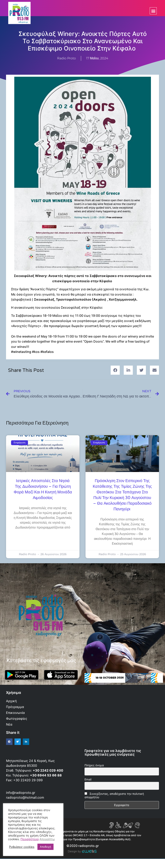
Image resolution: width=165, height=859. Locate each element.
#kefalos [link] (47, 352)
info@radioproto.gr (20, 793)
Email (88, 779)
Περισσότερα (30, 839)
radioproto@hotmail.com (25, 797)
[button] (153, 10)
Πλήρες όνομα (94, 765)
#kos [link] (36, 352)
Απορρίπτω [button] (47, 839)
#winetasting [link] (21, 352)
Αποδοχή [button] (45, 846)
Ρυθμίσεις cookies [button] (21, 847)
